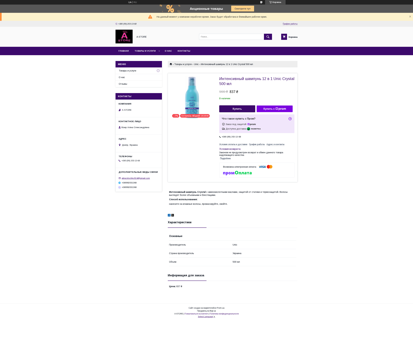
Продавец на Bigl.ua (206, 311)
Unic (196, 64)
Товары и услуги (145, 51)
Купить (237, 108)
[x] (172, 215)
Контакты (184, 51)
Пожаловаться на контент (196, 314)
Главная (123, 51)
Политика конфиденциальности (224, 314)
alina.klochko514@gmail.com (136, 178)
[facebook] (169, 215)
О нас (168, 51)
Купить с (269, 108)
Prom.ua (220, 308)
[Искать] (268, 37)
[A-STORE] (124, 42)
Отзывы (123, 84)
